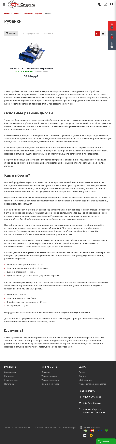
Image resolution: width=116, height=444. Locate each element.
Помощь (45, 372)
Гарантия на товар (50, 384)
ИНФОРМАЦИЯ (49, 367)
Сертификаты (11, 380)
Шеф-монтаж (85, 380)
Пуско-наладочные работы (92, 384)
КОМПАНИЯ (10, 367)
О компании (10, 372)
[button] (106, 441)
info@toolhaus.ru (92, 403)
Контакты (9, 376)
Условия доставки (50, 380)
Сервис (82, 376)
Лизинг (82, 372)
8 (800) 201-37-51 (92, 396)
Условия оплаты (49, 376)
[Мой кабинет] (105, 4)
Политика (9, 384)
